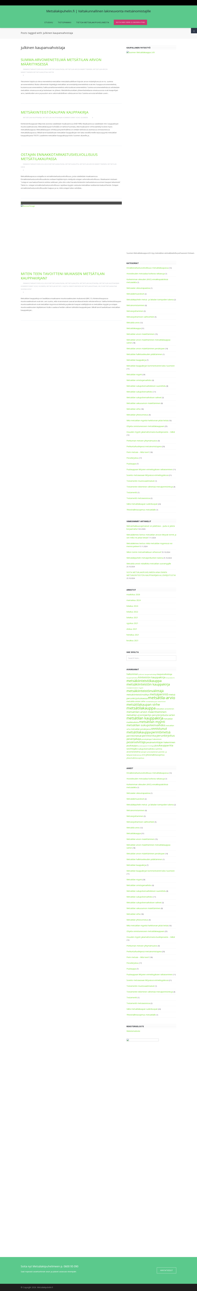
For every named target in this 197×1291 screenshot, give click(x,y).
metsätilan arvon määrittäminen (146, 712)
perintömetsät (134, 735)
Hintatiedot (166, 1270)
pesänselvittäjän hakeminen (160, 742)
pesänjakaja (134, 739)
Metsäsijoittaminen (135, 311)
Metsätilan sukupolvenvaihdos (140, 391)
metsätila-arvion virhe (136, 701)
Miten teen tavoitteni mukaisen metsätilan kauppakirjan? (63, 275)
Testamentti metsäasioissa (138, 498)
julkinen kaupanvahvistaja (148, 674)
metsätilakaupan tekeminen (156, 701)
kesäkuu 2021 (132, 640)
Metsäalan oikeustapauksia (138, 288)
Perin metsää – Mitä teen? (138, 452)
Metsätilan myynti (54, 286)
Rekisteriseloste (133, 1031)
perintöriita (149, 735)
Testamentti (132, 492)
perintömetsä (160, 732)
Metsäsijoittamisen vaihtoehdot (140, 317)
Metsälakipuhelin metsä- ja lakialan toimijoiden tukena (150, 299)
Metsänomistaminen (135, 305)
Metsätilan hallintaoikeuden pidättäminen (144, 354)
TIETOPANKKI (64, 22)
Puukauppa (131, 463)
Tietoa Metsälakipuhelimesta (92, 22)
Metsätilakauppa (72, 164)
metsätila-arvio (161, 697)
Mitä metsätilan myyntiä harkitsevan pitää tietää (147, 420)
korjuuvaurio (170, 678)
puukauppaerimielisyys (146, 746)
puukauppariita (163, 745)
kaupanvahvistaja (164, 674)
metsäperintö (159, 694)
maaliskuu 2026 (133, 594)
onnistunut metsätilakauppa (147, 730)
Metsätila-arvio (133, 322)
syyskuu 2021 (132, 623)
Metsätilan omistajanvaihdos (139, 380)
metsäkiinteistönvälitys (138, 694)
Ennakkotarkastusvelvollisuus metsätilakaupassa (43, 69)
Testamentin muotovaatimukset (141, 481)
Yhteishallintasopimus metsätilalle (141, 509)
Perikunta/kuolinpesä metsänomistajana (144, 446)
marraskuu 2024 (134, 600)
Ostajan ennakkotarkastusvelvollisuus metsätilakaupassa (59, 156)
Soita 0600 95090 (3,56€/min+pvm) (130, 22)
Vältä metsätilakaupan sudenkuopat (142, 504)
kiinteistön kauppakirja (151, 677)
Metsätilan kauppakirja (32, 118)
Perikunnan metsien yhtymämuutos (142, 440)
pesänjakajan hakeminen (151, 739)
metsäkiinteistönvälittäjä (145, 691)
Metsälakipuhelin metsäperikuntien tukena (145, 558)
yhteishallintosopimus (135, 758)
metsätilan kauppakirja (145, 718)
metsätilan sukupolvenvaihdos (146, 725)
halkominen (132, 674)
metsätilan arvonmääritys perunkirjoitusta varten (151, 715)
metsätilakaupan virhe (143, 704)
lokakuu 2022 (132, 611)
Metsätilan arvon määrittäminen (78, 69)
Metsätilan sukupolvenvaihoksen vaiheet (144, 397)
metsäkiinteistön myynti (135, 688)
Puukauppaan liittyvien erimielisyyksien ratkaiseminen (149, 469)
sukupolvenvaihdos (146, 749)
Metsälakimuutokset (135, 294)
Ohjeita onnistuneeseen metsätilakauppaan (79, 286)
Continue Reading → (31, 97)
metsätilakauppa (141, 708)
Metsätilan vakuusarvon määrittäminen (143, 403)
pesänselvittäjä (136, 742)
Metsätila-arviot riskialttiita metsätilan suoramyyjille (149, 563)
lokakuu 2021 (132, 617)
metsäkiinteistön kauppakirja (148, 684)
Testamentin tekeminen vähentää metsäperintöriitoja (150, 486)
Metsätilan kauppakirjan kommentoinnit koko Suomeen (65, 118)
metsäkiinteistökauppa (144, 680)
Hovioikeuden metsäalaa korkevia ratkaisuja (146, 273)
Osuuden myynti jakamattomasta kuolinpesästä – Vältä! (151, 432)
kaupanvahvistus (132, 678)
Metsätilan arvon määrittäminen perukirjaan (146, 348)
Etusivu (48, 22)
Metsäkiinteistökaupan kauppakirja (54, 112)
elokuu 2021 (132, 629)
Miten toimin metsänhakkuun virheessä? (144, 552)
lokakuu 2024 (132, 606)
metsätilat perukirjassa (141, 729)
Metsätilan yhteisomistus (137, 414)
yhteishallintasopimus (155, 755)
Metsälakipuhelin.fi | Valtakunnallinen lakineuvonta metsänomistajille (98, 11)
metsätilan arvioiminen (165, 709)
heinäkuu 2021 (133, 634)
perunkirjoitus (165, 735)
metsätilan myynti (152, 722)
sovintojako (132, 748)
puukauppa (132, 745)
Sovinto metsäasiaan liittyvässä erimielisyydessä (147, 475)
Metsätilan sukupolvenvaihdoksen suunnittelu (146, 386)
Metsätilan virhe (133, 409)
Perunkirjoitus (132, 458)
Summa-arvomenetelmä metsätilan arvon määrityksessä (61, 61)
